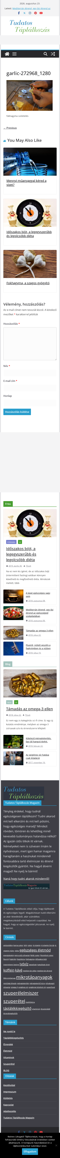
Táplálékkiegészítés (13, 1037)
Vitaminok (8, 1057)
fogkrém (12, 959)
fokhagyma (30, 959)
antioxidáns (8, 945)
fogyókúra (21, 959)
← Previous (10, 128)
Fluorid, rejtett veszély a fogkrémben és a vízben (38, 647)
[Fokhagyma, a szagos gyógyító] (30, 252)
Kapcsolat (8, 1104)
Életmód (7, 1050)
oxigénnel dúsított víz (37, 987)
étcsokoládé (45, 1009)
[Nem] (56, 1145)
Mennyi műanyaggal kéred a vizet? (26, 183)
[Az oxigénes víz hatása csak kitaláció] (13, 758)
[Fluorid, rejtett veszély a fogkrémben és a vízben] (13, 649)
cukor (30, 945)
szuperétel (14, 1001)
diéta (17, 951)
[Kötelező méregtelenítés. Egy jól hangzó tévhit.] (13, 742)
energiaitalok (8, 955)
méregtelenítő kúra (37, 983)
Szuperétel (9, 1063)
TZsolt (28, 566)
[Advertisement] (30, 462)
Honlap (7, 396)
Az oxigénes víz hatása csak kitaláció (37, 756)
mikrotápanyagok (34, 977)
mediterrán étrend (44, 971)
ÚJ (20, 542)
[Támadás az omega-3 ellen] (13, 633)
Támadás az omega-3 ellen (39, 630)
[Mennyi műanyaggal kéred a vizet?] (30, 149)
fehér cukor (35, 955)
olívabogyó (50, 983)
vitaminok (36, 1009)
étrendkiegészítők (10, 1013)
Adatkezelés (9, 1111)
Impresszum (9, 1091)
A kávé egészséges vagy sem (38, 595)
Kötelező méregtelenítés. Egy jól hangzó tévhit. (38, 740)
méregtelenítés (23, 983)
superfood (50, 987)
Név (6, 366)
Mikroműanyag (9, 978)
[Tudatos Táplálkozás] (7, 54)
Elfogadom (30, 1151)
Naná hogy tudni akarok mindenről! (26, 878)
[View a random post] (53, 54)
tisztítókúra (30, 1002)
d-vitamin (37, 945)
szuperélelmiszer (20, 993)
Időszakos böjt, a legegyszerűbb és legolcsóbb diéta (29, 234)
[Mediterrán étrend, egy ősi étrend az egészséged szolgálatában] (13, 615)
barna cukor (18, 945)
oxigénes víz (23, 987)
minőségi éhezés (9, 983)
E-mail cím (10, 381)
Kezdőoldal (9, 1085)
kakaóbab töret (43, 965)
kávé (18, 970)
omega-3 (14, 987)
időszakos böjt (41, 959)
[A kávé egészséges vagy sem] (13, 597)
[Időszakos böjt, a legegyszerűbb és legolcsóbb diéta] (30, 201)
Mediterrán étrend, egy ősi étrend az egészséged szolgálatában (31, 10)
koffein (8, 970)
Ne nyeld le (9, 1031)
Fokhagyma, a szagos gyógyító (28, 283)
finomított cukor (46, 955)
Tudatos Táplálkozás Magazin (18, 1117)
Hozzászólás (11, 323)
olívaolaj (6, 987)
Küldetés (8, 1098)
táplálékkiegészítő (17, 1008)
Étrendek (11, 542)
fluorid (6, 959)
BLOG (9, 702)
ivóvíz (24, 964)
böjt (25, 945)
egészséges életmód (35, 950)
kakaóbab (33, 965)
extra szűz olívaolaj (22, 955)
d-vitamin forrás (47, 945)
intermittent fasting (11, 965)
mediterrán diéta (29, 971)
